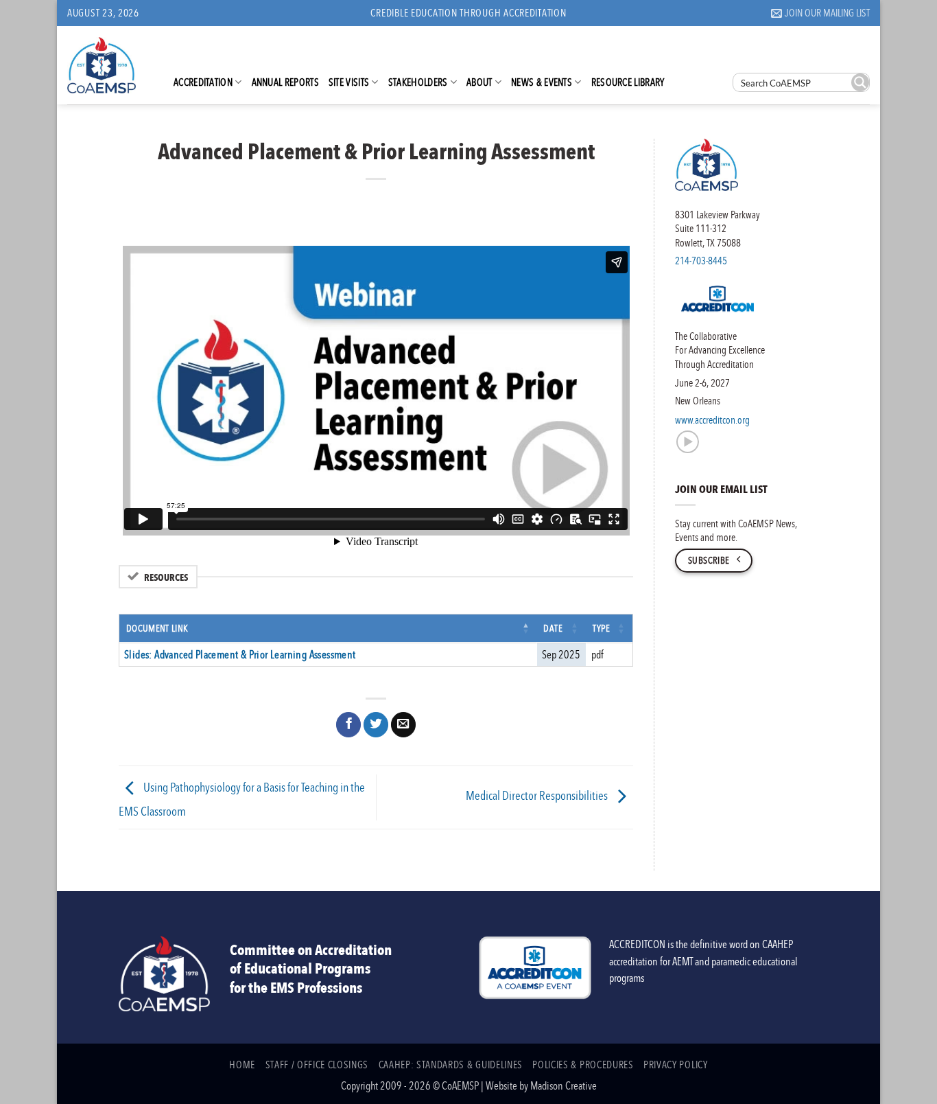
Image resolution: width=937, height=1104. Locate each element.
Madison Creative (563, 1085)
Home (242, 1064)
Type (601, 628)
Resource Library (628, 82)
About (479, 82)
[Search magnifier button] (860, 82)
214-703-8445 (701, 260)
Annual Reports (285, 82)
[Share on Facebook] (348, 724)
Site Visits (349, 82)
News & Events (541, 82)
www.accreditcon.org (712, 419)
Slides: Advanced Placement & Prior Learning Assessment (240, 654)
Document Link (157, 628)
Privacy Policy (675, 1064)
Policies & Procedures (582, 1064)
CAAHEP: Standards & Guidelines (451, 1064)
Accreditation (203, 82)
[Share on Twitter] (376, 724)
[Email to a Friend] (403, 724)
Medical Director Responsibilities (538, 796)
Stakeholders (418, 82)
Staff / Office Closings (316, 1064)
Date (553, 628)
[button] (820, 13)
